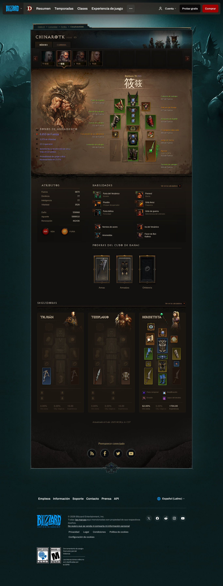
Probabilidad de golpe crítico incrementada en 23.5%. (52, 158)
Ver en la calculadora (169, 186)
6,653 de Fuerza (49, 134)
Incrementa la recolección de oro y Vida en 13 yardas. (55, 150)
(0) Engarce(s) (46, 144)
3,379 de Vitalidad (48, 139)
